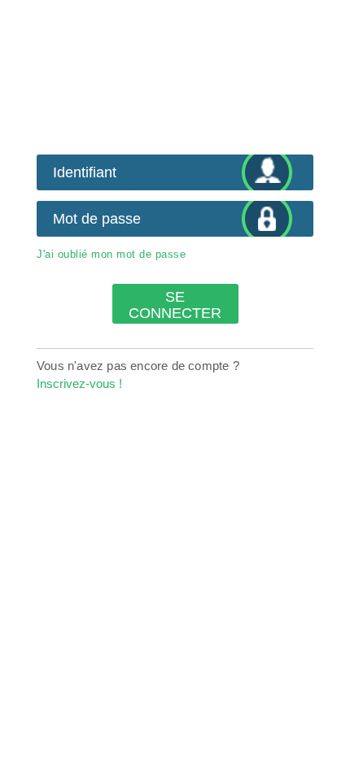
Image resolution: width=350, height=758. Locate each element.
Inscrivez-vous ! (79, 383)
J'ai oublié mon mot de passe (111, 254)
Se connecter (175, 305)
